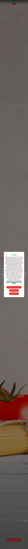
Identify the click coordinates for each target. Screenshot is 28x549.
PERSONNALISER (14, 290)
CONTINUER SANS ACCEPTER (14, 287)
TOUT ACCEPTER (14, 293)
